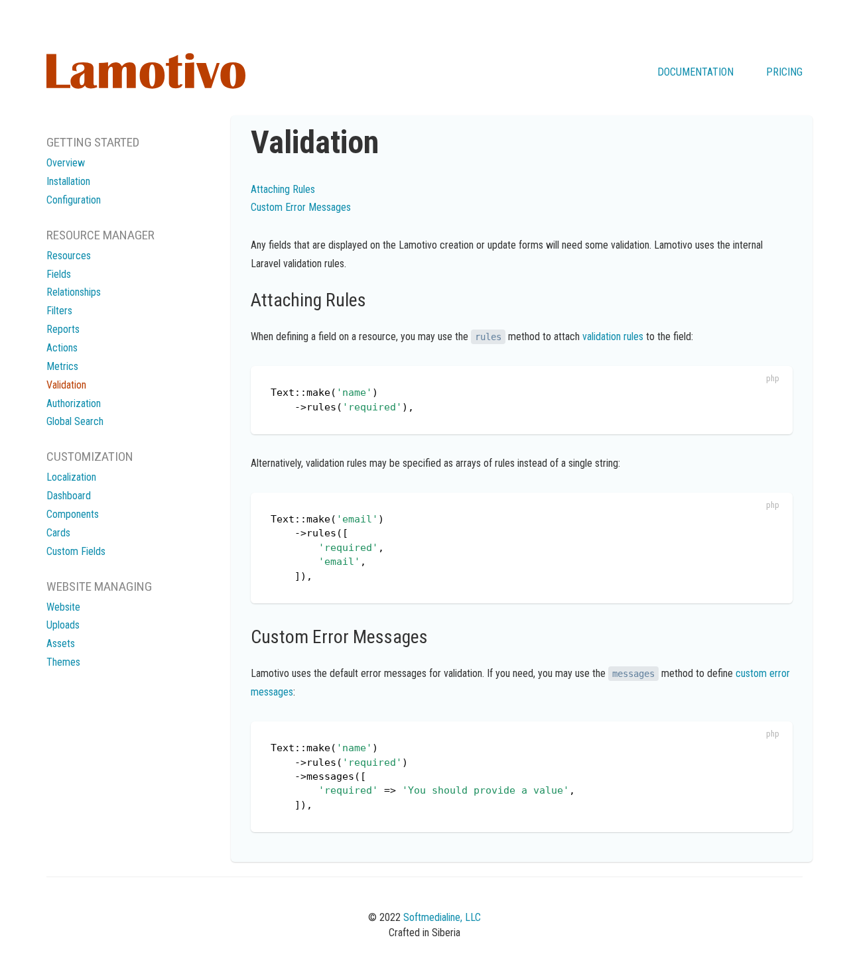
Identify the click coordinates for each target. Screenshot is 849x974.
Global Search (74, 421)
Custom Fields (75, 551)
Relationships (73, 292)
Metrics (62, 366)
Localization (71, 477)
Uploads (63, 625)
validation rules (612, 336)
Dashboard (68, 495)
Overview (65, 162)
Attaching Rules (283, 189)
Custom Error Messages (301, 207)
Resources (68, 255)
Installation (68, 181)
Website (63, 607)
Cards (58, 532)
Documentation (695, 72)
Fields (58, 274)
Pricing (784, 72)
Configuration (73, 200)
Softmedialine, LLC (442, 917)
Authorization (73, 403)
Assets (60, 643)
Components (72, 514)
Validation (66, 385)
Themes (63, 662)
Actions (62, 347)
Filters (59, 310)
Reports (63, 329)
